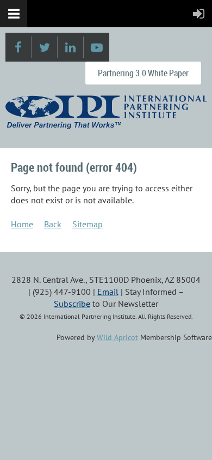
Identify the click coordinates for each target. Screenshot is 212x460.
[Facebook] (18, 47)
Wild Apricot (117, 337)
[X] (44, 47)
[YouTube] (96, 47)
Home (22, 224)
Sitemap (87, 224)
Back (52, 224)
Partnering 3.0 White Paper (143, 73)
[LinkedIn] (70, 47)
